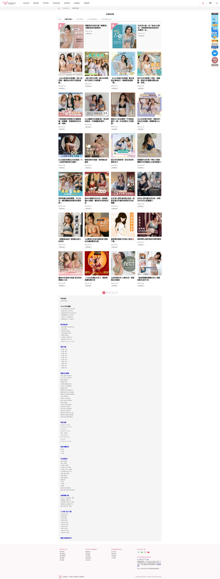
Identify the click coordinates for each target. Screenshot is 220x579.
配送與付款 (88, 558)
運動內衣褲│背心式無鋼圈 (67, 392)
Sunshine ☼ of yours (66, 441)
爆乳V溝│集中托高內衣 (66, 400)
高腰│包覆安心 (64, 477)
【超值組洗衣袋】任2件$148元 (68, 313)
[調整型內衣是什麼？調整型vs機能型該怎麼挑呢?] (72, 48)
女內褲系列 (64, 458)
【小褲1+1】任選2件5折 (67, 317)
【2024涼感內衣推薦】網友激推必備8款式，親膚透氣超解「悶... (122, 80)
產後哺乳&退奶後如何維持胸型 (149, 239)
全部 (59, 19)
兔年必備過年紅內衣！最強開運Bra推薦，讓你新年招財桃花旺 (97, 200)
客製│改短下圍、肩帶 (66, 506)
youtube (148, 552)
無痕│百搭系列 (64, 379)
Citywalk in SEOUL (65, 431)
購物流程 (88, 551)
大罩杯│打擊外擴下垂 (66, 404)
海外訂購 (88, 560)
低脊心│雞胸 (64, 402)
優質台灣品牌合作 (66, 538)
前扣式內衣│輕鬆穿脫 (66, 408)
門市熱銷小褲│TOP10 (66, 471)
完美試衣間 (66, 8)
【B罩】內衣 (64, 351)
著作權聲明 (62, 556)
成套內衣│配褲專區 (65, 488)
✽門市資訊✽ (80, 19)
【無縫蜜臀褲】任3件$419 (67, 315)
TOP (215, 65)
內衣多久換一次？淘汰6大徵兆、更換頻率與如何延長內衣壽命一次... (149, 28)
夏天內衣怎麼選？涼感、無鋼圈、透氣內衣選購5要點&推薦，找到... (148, 80)
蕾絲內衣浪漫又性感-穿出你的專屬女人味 (70, 279)
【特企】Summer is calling (67, 341)
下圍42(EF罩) (64, 522)
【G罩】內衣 (64, 361)
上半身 (62, 451)
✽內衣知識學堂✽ (92, 19)
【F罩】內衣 (64, 359)
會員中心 (203, 3)
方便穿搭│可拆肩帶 (65, 406)
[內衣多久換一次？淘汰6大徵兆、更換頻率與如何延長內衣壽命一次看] (124, 48)
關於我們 (62, 551)
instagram (145, 552)
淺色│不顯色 (64, 463)
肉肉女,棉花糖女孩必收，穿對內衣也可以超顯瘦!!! (149, 199)
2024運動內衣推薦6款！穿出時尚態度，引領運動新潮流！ (97, 120)
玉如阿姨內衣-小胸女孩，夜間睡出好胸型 (122, 279)
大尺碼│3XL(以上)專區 (66, 469)
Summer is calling (65, 424)
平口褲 (62, 481)
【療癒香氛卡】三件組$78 (67, 319)
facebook (138, 552)
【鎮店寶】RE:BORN (66, 339)
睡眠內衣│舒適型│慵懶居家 (68, 394)
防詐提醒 (88, 556)
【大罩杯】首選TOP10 (66, 337)
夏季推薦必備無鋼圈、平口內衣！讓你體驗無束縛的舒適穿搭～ (69, 200)
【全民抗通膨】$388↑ (66, 333)
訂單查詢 (113, 556)
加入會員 (113, 551)
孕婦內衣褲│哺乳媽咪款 (67, 417)
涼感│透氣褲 (64, 461)
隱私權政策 (62, 553)
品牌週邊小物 (65, 495)
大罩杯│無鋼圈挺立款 (66, 384)
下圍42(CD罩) (64, 520)
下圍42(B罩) (64, 518)
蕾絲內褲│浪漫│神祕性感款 (68, 490)
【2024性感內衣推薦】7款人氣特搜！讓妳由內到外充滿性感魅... (70, 80)
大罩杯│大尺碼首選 (65, 398)
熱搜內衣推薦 (65, 373)
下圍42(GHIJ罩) (65, 524)
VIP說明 (113, 558)
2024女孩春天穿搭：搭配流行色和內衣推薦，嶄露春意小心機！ (148, 121)
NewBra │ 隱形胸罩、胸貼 (67, 498)
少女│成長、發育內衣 (66, 377)
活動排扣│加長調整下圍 (67, 504)
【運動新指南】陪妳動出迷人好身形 (69, 240)
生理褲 (62, 486)
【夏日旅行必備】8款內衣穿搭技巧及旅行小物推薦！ (96, 79)
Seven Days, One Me (66, 426)
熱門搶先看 (64, 324)
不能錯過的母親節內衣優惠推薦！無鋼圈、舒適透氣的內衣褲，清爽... (69, 121)
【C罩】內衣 (64, 353)
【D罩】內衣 (64, 355)
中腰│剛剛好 (64, 475)
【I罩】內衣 (64, 365)
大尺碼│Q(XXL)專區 (66, 467)
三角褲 (62, 483)
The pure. (63, 439)
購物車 (211, 2)
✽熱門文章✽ (68, 19)
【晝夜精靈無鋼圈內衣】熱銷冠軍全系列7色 (148, 279)
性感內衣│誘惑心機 (65, 410)
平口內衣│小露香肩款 (66, 386)
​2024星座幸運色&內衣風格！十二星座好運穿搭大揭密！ (70, 161)
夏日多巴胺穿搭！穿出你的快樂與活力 (122, 161)
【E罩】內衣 (64, 357)
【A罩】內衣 (64, 349)
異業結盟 (62, 558)
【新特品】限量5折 (65, 331)
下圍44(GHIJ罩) (65, 530)
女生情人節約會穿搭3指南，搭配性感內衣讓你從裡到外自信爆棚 (123, 200)
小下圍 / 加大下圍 (66, 511)
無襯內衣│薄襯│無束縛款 (67, 414)
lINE (142, 552)
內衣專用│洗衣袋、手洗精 (67, 502)
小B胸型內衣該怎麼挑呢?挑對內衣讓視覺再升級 (96, 240)
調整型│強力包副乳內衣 (67, 390)
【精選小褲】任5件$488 (67, 311)
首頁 (59, 8)
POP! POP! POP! (65, 437)
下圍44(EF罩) (64, 528)
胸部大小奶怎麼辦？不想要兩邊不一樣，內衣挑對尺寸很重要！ (122, 121)
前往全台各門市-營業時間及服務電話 (149, 568)
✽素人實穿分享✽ (106, 19)
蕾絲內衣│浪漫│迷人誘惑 (67, 412)
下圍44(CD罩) (64, 526)
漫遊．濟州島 (64, 433)
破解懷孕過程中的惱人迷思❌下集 (122, 240)
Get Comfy (63, 429)
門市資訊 (62, 560)
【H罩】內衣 (64, 363)
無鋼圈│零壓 (64, 382)
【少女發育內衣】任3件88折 (68, 308)
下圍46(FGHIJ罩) (65, 532)
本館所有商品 (64, 301)
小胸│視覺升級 (64, 396)
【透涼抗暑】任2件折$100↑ (68, 327)
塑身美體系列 (65, 446)
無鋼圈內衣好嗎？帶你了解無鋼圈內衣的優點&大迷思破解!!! (149, 161)
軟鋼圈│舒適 (64, 388)
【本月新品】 (64, 329)
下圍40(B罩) (64, 516)
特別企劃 (63, 422)
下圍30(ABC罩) (64, 514)
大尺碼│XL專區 (64, 465)
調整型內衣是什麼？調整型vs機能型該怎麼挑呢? (96, 27)
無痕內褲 (63, 479)
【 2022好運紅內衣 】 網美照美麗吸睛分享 (96, 279)
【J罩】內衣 (64, 367)
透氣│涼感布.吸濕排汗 (66, 375)
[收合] (214, 14)
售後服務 (88, 553)
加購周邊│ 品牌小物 (66, 500)
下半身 (62, 453)
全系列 (62, 449)
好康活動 (113, 553)
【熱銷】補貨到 (65, 335)
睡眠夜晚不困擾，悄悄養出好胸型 (96, 161)
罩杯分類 (63, 347)
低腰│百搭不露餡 (65, 473)
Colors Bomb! (64, 435)
